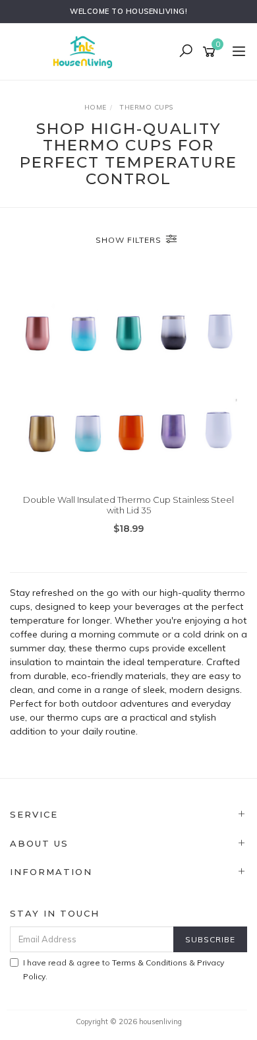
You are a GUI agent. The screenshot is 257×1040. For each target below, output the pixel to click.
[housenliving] (85, 51)
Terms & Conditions (149, 962)
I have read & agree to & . (123, 969)
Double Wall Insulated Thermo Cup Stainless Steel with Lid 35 (128, 504)
